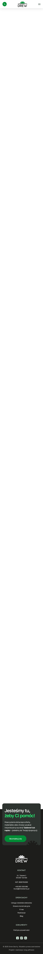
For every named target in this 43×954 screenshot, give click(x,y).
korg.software (29, 950)
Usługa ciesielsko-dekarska (21, 903)
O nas (21, 909)
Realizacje (21, 913)
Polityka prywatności (21, 930)
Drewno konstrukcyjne (21, 906)
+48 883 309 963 (21, 886)
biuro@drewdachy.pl (21, 889)
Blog (21, 916)
